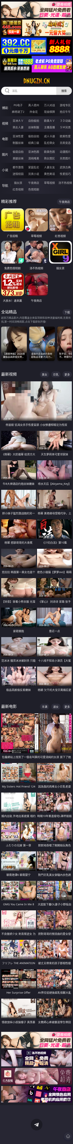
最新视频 (9, 374)
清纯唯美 (33, 158)
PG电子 (18, 105)
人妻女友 (49, 167)
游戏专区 (65, 105)
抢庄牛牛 (65, 112)
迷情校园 (18, 174)
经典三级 (33, 143)
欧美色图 (49, 152)
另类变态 (65, 143)
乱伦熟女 (49, 143)
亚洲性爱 (18, 136)
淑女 (56, 707)
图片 (5, 154)
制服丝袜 (18, 143)
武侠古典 (65, 167)
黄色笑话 (49, 174)
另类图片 (65, 158)
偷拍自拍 (33, 136)
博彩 (5, 108)
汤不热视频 (65, 183)
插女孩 (18, 183)
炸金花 (34, 112)
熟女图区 (49, 158)
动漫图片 (65, 152)
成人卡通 (49, 136)
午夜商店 (33, 183)
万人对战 (49, 105)
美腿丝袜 (18, 158)
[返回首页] (68, 1136)
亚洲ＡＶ (18, 120)
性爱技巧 (65, 174)
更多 (67, 374)
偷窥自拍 (18, 152)
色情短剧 (33, 189)
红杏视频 (18, 189)
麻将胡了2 (18, 112)
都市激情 (18, 167)
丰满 (44, 707)
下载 (67, 312)
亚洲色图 (33, 152)
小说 (5, 170)
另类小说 (33, 174)
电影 (5, 139)
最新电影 (9, 706)
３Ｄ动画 (65, 120)
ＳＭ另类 (65, 127)
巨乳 (56, 374)
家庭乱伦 (33, 167)
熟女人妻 (18, 127)
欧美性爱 (65, 136)
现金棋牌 (49, 112)
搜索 (64, 91)
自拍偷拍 (33, 120)
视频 (5, 123)
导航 (5, 185)
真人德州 (33, 105)
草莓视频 (49, 183)
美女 (44, 374)
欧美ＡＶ (49, 120)
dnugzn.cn (36, 81)
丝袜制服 (33, 127)
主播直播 (49, 127)
